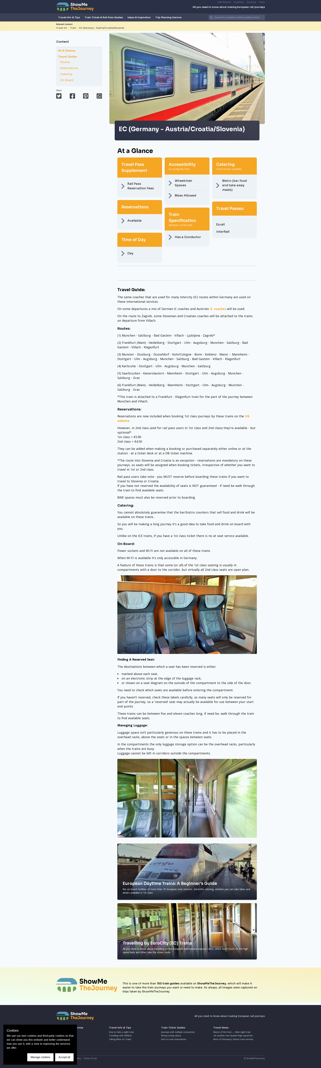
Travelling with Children (120, 1035)
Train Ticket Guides (173, 1027)
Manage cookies (40, 1057)
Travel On (61, 28)
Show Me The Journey (70, 1027)
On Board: (67, 80)
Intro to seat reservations (173, 1039)
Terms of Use (90, 1058)
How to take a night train (121, 1032)
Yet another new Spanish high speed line (233, 1035)
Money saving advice (171, 1035)
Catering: (66, 74)
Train (73, 28)
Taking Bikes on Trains (120, 1039)
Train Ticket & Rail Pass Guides (104, 17)
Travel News (221, 1027)
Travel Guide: (67, 56)
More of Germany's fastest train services (233, 1039)
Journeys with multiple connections (178, 1032)
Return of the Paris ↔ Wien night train (232, 1032)
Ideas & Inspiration (139, 17)
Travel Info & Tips (69, 17)
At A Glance (66, 50)
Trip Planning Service (168, 17)
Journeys (251, 2)
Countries (239, 2)
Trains (262, 2)
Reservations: (69, 68)
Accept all (64, 1057)
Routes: (65, 62)
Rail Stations (224, 2)
